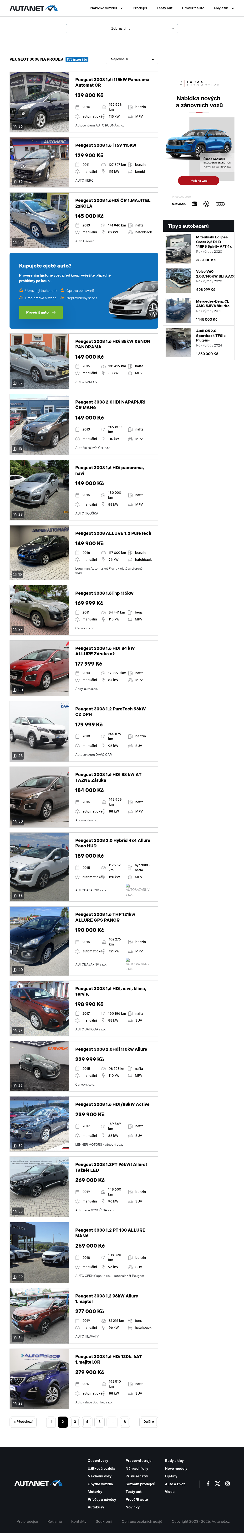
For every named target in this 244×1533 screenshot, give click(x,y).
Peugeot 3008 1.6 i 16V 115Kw (105, 145)
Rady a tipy (174, 1461)
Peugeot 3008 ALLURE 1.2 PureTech (113, 533)
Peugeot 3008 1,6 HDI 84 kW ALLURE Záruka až (105, 651)
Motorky (95, 1492)
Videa (170, 1492)
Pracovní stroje (139, 1461)
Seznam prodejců (140, 1484)
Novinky (133, 1507)
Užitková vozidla (101, 1468)
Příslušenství (137, 1476)
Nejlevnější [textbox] (119, 59)
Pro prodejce (27, 1521)
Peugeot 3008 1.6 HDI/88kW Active (112, 1104)
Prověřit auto (193, 8)
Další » (148, 1422)
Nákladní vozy (100, 1476)
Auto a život (175, 1484)
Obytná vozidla (100, 1484)
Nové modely (176, 1468)
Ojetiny (171, 1476)
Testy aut (165, 8)
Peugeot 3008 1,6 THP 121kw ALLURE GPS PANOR (105, 917)
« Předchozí (23, 1422)
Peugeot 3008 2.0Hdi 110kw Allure (111, 1049)
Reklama (54, 1521)
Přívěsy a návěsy (102, 1499)
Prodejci (140, 8)
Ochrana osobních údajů (142, 1521)
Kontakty (78, 1521)
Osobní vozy (98, 1461)
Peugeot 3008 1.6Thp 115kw (104, 593)
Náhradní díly (137, 1468)
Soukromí (104, 1521)
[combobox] (132, 59)
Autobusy (96, 1507)
